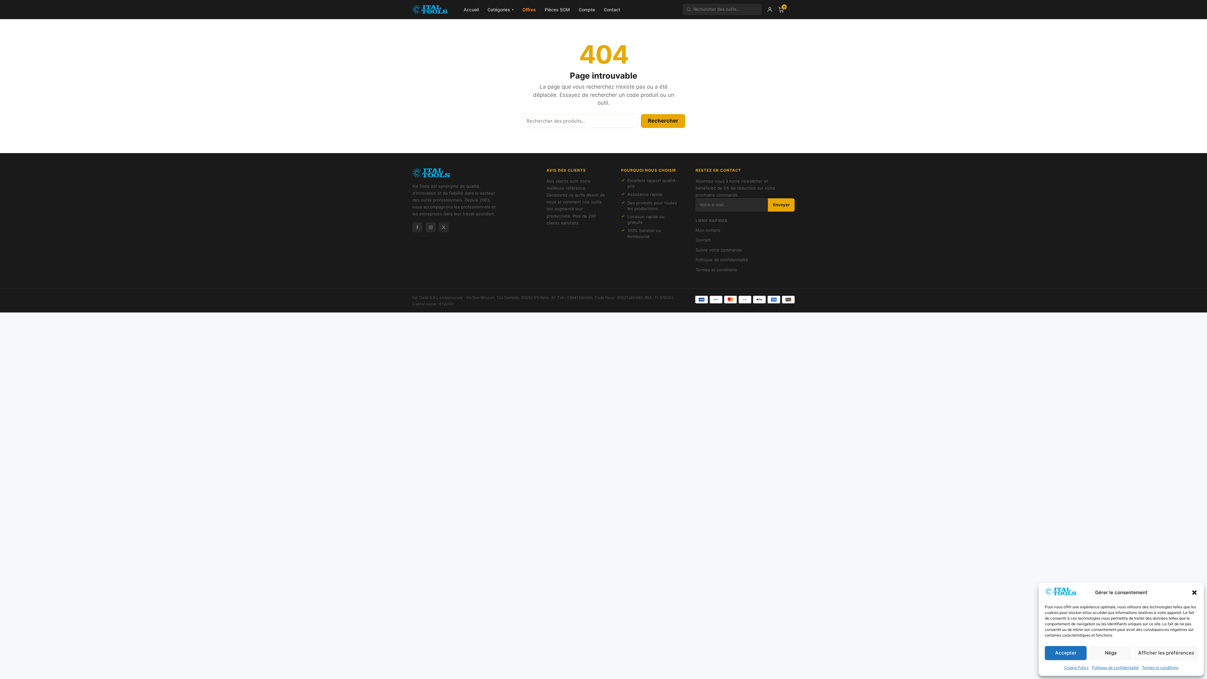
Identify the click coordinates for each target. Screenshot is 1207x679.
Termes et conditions (1160, 667)
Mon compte (708, 230)
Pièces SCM (557, 9)
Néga (1111, 653)
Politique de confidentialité (1115, 667)
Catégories (501, 9)
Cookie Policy (1076, 667)
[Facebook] (417, 227)
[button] (1194, 592)
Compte (587, 9)
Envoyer (781, 204)
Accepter (1066, 653)
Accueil (471, 9)
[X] (444, 227)
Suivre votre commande (719, 249)
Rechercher (663, 121)
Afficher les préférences (1166, 653)
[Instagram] (431, 227)
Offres (529, 9)
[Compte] (770, 9)
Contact (612, 9)
